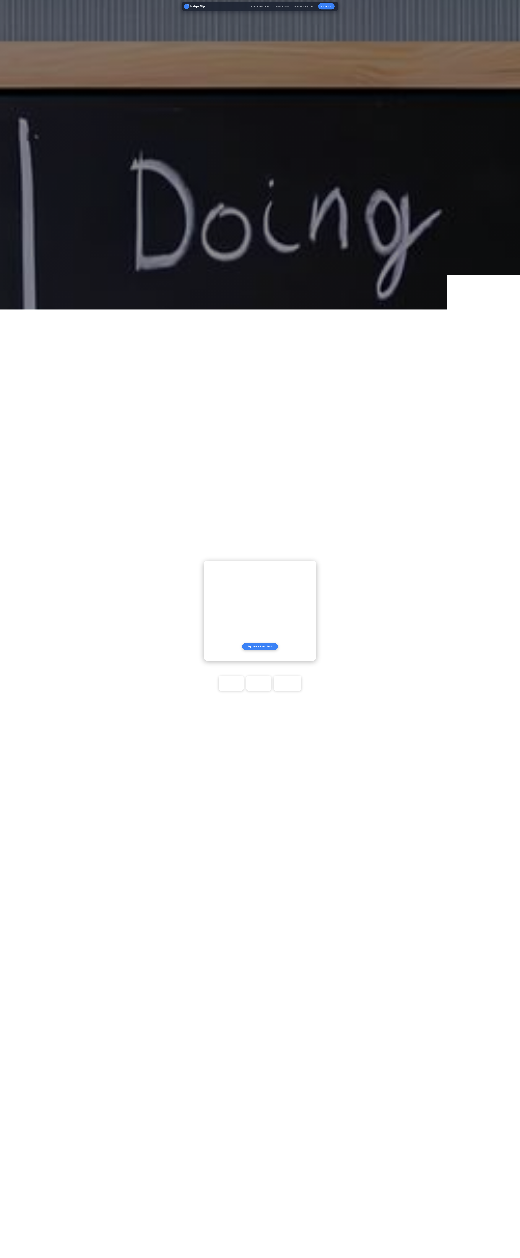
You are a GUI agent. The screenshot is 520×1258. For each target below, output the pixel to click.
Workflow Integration (303, 6)
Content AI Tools (281, 6)
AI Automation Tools (260, 6)
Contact (325, 6)
